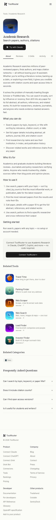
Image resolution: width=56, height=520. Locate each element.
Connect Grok (9, 460)
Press (32, 464)
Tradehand (34, 493)
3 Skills (31, 56)
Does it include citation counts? (17, 390)
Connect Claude (10, 452)
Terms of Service (37, 473)
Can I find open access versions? (18, 399)
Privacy (33, 477)
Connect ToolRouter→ (28, 255)
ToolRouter (13, 4)
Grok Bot (7, 464)
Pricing (6, 481)
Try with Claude (16, 47)
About (8, 56)
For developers (9, 497)
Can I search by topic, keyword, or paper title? (24, 381)
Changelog (34, 468)
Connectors (8, 468)
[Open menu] (50, 4)
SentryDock (35, 502)
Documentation (9, 493)
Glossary (6, 506)
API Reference (9, 502)
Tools (5, 14)
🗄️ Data (8, 360)
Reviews (19, 56)
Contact (33, 460)
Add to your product (11, 514)
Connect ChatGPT (10, 456)
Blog (32, 452)
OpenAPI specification (12, 510)
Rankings (7, 477)
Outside (33, 497)
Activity (42, 56)
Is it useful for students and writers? (19, 408)
